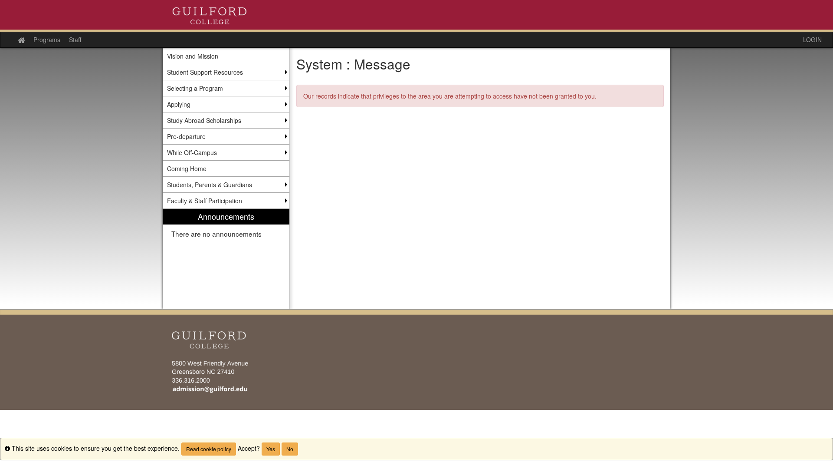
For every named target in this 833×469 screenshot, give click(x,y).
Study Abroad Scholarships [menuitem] (204, 120)
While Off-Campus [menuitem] (192, 152)
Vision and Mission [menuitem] (192, 56)
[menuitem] (226, 259)
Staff (75, 39)
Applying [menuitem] (178, 104)
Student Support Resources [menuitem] (205, 72)
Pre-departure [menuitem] (186, 136)
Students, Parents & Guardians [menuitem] (209, 184)
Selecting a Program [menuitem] (195, 88)
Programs (46, 39)
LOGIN (812, 39)
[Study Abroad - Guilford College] (416, 16)
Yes (270, 448)
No (289, 448)
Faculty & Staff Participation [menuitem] (204, 200)
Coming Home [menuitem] (187, 168)
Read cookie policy (208, 448)
